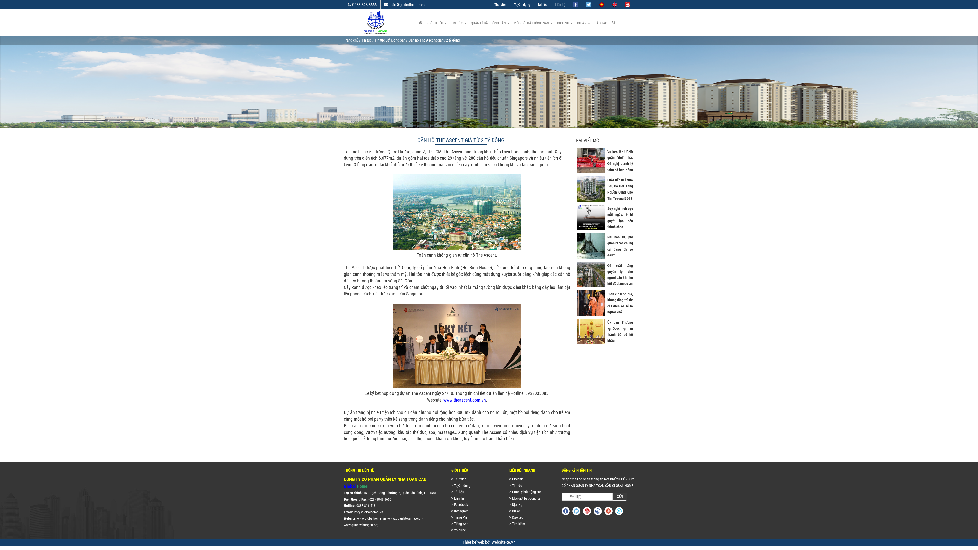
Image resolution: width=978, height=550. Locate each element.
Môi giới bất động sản (531, 23)
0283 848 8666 (364, 4)
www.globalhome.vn (371, 518)
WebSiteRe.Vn (503, 542)
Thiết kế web (474, 542)
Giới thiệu (435, 23)
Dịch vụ (563, 23)
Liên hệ (560, 5)
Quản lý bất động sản (488, 23)
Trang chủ (351, 40)
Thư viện (500, 5)
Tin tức (457, 23)
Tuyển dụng (522, 5)
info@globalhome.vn (407, 4)
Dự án (582, 23)
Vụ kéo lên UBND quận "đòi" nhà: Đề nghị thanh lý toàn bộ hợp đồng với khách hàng (620, 164)
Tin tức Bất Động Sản (390, 40)
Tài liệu (543, 5)
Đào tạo (600, 23)
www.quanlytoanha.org (404, 518)
